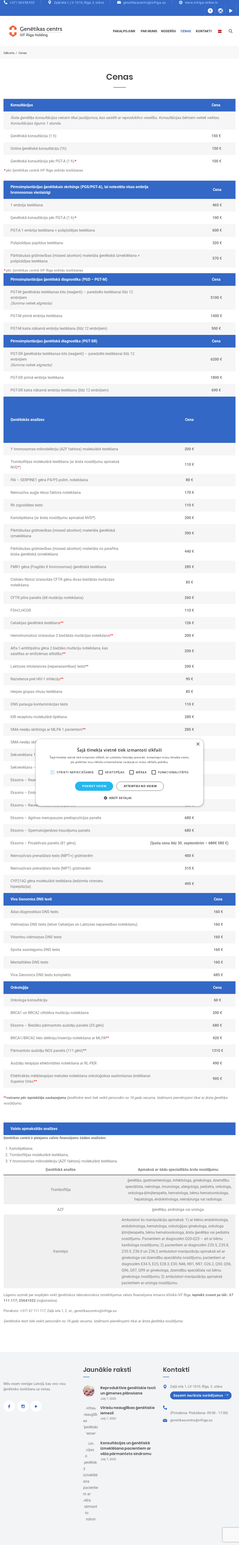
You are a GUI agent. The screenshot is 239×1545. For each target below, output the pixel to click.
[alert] (119, 772)
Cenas (186, 31)
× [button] (198, 744)
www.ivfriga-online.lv (201, 2)
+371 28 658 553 (22, 2)
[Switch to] (220, 31)
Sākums (9, 53)
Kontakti (204, 31)
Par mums (149, 31)
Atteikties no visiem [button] (140, 786)
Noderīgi (168, 31)
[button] (119, 798)
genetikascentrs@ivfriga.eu (144, 2)
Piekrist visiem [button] (94, 786)
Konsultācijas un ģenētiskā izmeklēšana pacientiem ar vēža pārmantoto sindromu (125, 1448)
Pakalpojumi (124, 31)
